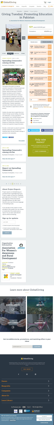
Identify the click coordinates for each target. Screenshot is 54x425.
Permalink (22, 141)
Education (19, 11)
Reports (10, 53)
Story (4, 53)
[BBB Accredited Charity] (28, 411)
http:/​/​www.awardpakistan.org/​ (8, 266)
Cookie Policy (13, 420)
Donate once (34, 42)
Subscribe (37, 346)
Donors (4, 381)
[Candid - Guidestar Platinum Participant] (21, 411)
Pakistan (26, 11)
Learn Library (7, 400)
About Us (5, 396)
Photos (16, 53)
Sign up (7, 232)
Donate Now (40, 37)
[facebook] (18, 374)
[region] (26, 419)
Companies (31, 6)
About (17, 6)
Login (49, 2)
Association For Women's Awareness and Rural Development (28, 20)
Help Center (27, 369)
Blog (45, 6)
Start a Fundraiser (40, 151)
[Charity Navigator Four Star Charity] (16, 411)
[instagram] (26, 374)
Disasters (39, 6)
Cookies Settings (44, 422)
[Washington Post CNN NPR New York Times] (27, 407)
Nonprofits (24, 6)
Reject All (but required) (44, 419)
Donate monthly (47, 42)
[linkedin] (35, 374)
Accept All (44, 416)
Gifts (51, 6)
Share (23, 53)
